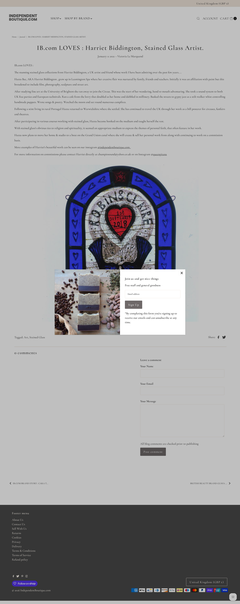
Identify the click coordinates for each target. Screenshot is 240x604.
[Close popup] (181, 273)
